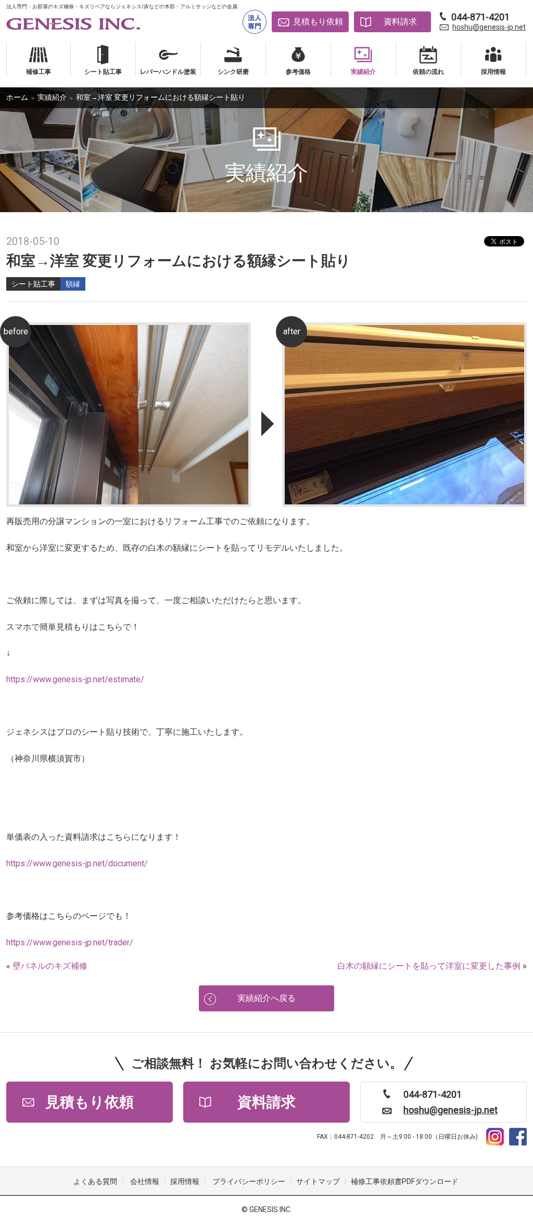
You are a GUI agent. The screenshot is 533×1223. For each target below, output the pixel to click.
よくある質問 (95, 1181)
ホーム (17, 97)
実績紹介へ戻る (266, 998)
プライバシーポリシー (248, 1181)
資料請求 (400, 22)
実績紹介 (52, 97)
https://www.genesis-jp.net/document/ (77, 863)
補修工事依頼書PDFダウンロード (405, 1181)
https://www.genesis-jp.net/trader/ (69, 942)
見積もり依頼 (318, 22)
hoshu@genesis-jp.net (489, 27)
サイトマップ (318, 1181)
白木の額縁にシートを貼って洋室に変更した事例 (429, 966)
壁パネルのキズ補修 (49, 966)
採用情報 (184, 1181)
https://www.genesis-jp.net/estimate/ (75, 679)
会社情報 (144, 1181)
